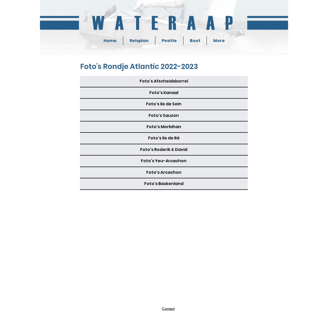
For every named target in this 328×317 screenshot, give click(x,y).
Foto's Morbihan (164, 127)
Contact (168, 308)
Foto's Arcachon (163, 172)
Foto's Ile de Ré (164, 138)
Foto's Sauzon (164, 115)
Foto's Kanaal (163, 93)
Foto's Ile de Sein (163, 104)
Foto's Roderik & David (163, 149)
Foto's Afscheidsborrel (164, 81)
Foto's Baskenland (163, 184)
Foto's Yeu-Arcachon (164, 161)
